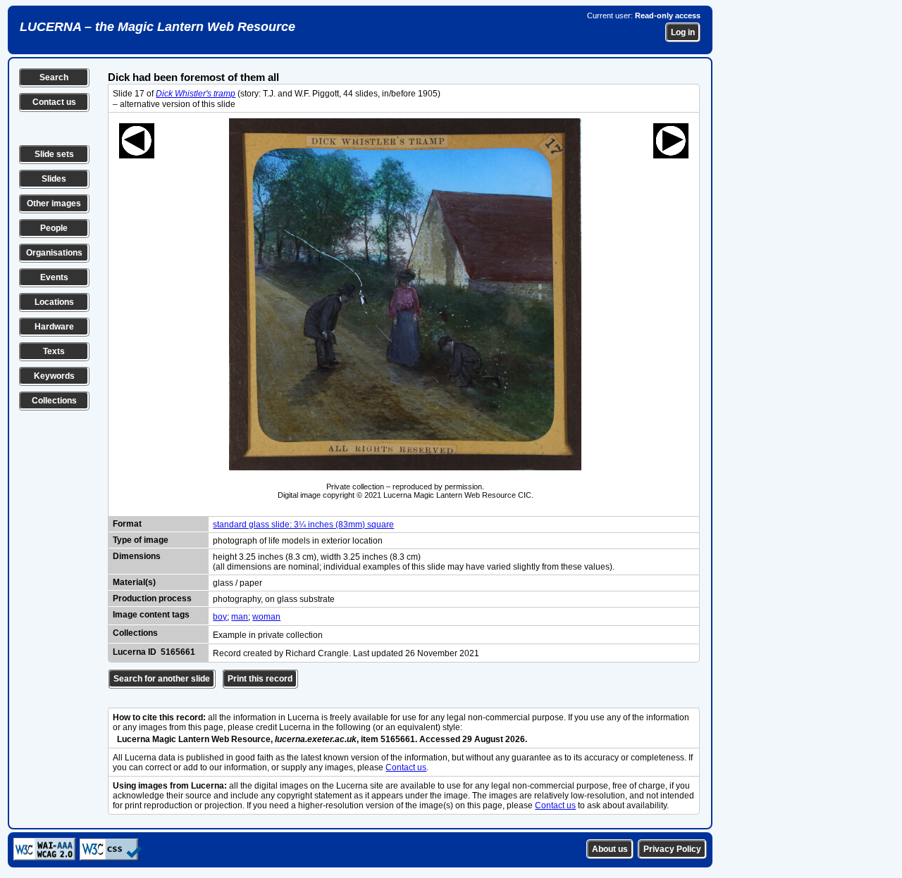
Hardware (54, 327)
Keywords (54, 376)
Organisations (54, 253)
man (239, 617)
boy (220, 617)
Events (54, 277)
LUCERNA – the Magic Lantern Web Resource (157, 27)
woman (266, 617)
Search (53, 77)
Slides (54, 179)
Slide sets (54, 154)
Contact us (54, 102)
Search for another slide (161, 679)
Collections (54, 401)
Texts (54, 351)
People (54, 228)
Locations (54, 302)
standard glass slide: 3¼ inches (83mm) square (303, 524)
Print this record (260, 679)
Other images (54, 203)
